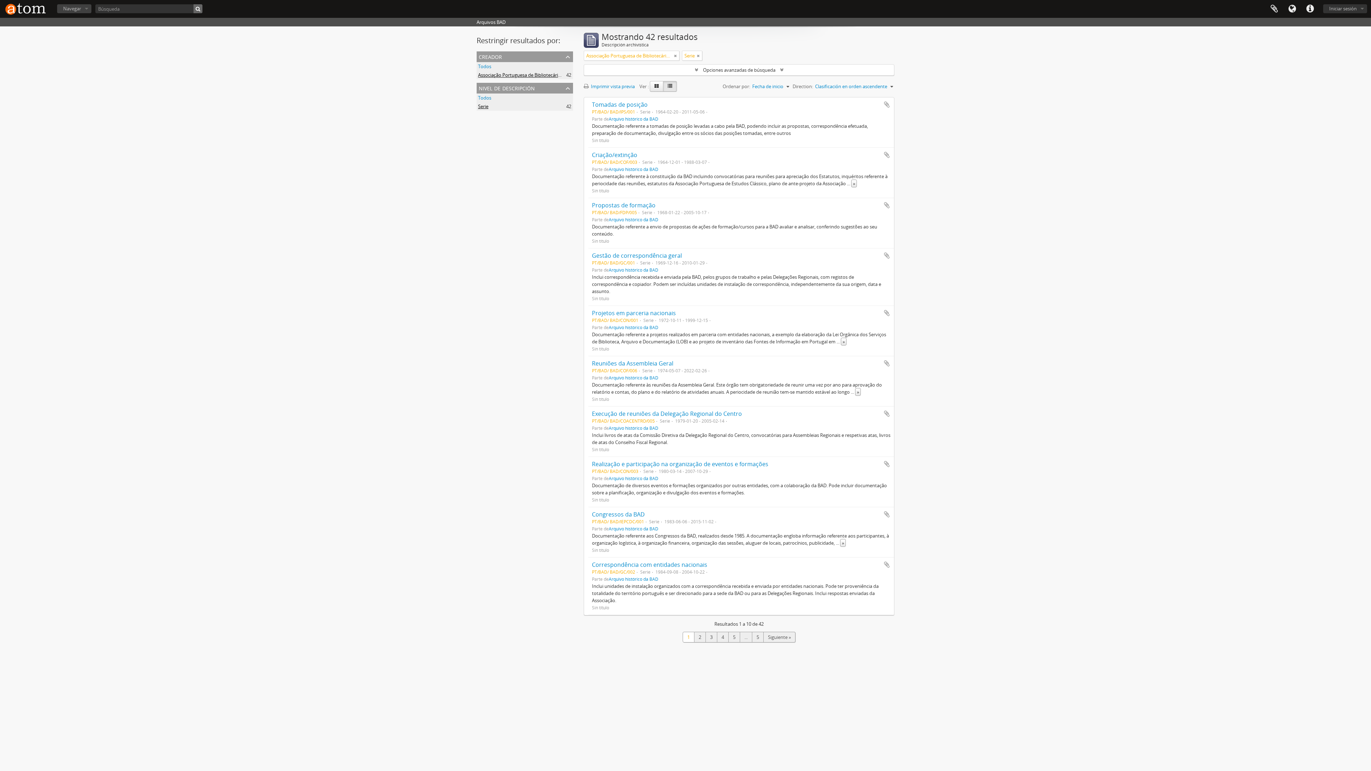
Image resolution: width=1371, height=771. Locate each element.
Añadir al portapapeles (886, 104)
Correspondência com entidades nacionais (649, 565)
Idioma (1292, 9)
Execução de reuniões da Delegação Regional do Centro (667, 414)
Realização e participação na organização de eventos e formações (680, 464)
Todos (484, 66)
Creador (490, 56)
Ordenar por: (736, 86)
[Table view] (670, 86)
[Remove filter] (675, 55)
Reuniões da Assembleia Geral (632, 363)
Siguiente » (779, 637)
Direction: (803, 86)
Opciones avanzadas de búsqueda (739, 70)
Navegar (72, 8)
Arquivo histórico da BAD (633, 119)
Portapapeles (1274, 9)
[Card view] (656, 86)
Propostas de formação (624, 205)
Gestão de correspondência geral (637, 255)
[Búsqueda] (198, 8)
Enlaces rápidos (1310, 9)
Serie (483, 106)
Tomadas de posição (620, 105)
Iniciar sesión (1343, 8)
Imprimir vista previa (612, 86)
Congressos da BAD (618, 514)
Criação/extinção (614, 155)
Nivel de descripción (507, 87)
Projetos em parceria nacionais (634, 313)
